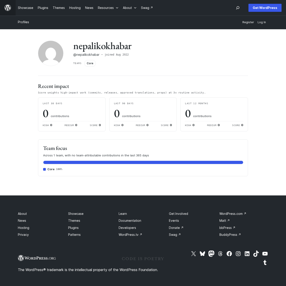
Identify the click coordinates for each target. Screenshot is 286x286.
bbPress (227, 228)
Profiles (23, 22)
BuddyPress (230, 234)
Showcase (76, 214)
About (22, 214)
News (22, 220)
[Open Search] (237, 8)
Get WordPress (265, 8)
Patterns (74, 234)
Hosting (23, 228)
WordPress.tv (130, 234)
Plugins (73, 228)
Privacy (23, 234)
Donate (176, 228)
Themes (74, 220)
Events (174, 220)
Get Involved (178, 214)
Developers (127, 228)
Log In (262, 22)
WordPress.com (232, 214)
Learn (123, 214)
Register (248, 22)
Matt (224, 220)
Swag (175, 234)
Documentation (130, 220)
